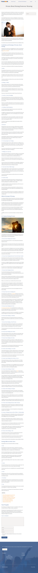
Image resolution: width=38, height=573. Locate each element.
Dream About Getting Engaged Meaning (8, 498)
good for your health (6, 50)
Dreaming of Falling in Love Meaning (8, 496)
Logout (31, 1)
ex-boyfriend (13, 293)
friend (17, 370)
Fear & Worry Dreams (9, 556)
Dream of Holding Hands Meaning (8, 500)
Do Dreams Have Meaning (22, 1)
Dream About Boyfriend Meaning (7, 499)
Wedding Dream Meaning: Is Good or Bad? (9, 497)
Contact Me (4, 549)
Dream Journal (13, 1)
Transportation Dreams (9, 557)
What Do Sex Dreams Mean (7, 501)
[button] (35, 1)
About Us (9, 555)
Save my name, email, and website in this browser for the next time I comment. (12, 534)
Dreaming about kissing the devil (6, 307)
